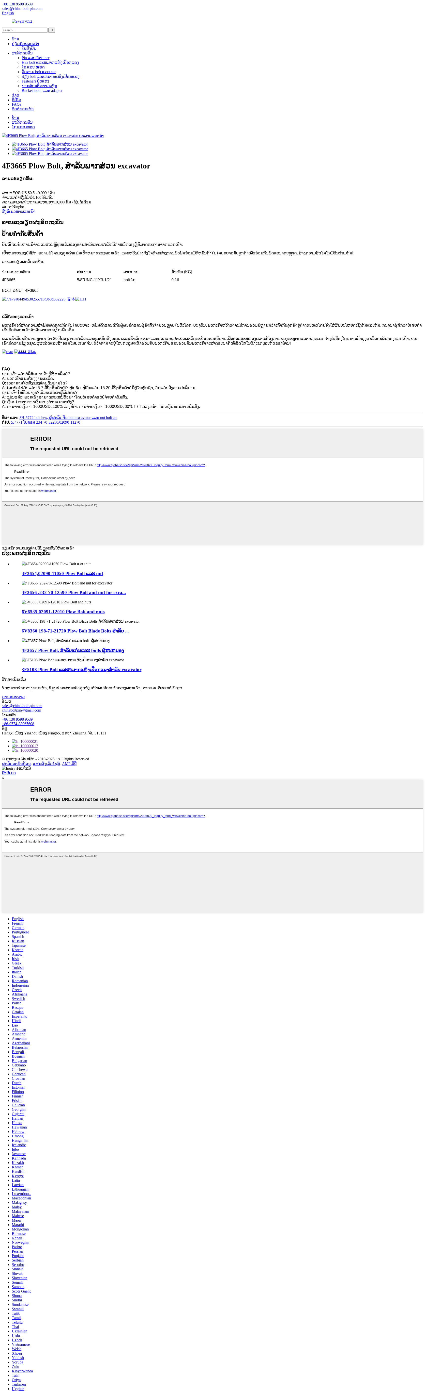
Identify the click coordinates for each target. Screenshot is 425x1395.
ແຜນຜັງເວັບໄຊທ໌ (46, 764)
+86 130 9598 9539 (17, 719)
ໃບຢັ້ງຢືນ (29, 48)
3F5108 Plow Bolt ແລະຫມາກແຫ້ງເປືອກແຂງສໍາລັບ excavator (81, 669)
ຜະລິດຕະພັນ (22, 53)
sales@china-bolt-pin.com (22, 706)
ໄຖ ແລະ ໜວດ (33, 67)
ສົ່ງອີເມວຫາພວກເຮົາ (18, 211)
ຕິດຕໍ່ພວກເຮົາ (23, 109)
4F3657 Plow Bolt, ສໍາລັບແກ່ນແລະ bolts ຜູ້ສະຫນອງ (73, 650)
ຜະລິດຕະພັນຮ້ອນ (16, 764)
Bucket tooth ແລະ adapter (42, 90)
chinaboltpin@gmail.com (21, 710)
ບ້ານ (15, 39)
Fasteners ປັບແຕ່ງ (35, 81)
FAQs (16, 104)
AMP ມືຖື (69, 764)
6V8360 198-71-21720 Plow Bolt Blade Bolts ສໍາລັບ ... (75, 630)
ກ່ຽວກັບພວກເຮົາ (25, 44)
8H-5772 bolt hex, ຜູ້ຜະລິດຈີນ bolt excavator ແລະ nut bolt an (68, 417)
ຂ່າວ (15, 95)
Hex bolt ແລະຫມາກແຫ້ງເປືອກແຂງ (50, 62)
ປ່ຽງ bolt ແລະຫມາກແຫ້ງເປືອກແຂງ (50, 76)
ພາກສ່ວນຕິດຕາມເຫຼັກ (39, 86)
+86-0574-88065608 (18, 724)
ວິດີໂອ (16, 100)
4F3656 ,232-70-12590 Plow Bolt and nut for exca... (74, 592)
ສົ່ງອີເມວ (9, 773)
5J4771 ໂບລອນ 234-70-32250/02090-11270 (45, 422)
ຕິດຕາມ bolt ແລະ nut (39, 72)
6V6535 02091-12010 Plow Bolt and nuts (63, 611)
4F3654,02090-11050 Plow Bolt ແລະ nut (62, 573)
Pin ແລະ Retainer (35, 58)
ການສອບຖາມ (13, 697)
